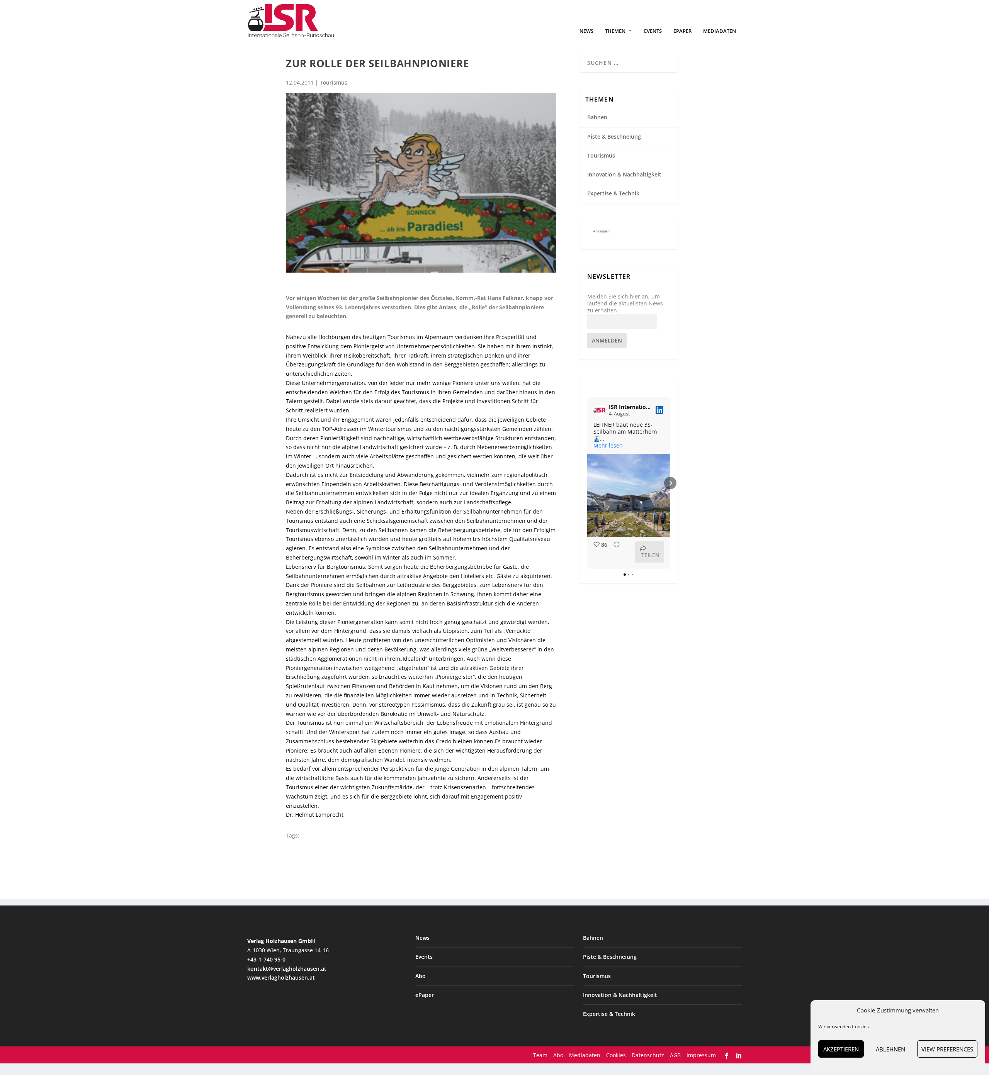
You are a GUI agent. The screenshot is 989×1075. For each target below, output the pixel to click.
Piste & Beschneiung (614, 136)
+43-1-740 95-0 (266, 959)
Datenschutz (648, 1055)
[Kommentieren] (614, 552)
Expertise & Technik (613, 193)
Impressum (701, 1055)
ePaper (682, 31)
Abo (420, 976)
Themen (615, 31)
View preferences (947, 1049)
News (586, 31)
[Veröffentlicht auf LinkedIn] (659, 410)
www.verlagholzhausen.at (281, 977)
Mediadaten (719, 31)
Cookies (616, 1055)
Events (653, 31)
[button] (587, 483)
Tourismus (333, 82)
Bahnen (597, 117)
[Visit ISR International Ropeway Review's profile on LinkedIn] (599, 410)
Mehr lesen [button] (608, 445)
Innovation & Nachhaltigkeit (624, 174)
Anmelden (607, 340)
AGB (675, 1055)
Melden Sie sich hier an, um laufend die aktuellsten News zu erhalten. (625, 303)
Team (540, 1055)
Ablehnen (890, 1049)
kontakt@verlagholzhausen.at (286, 968)
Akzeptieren (841, 1049)
